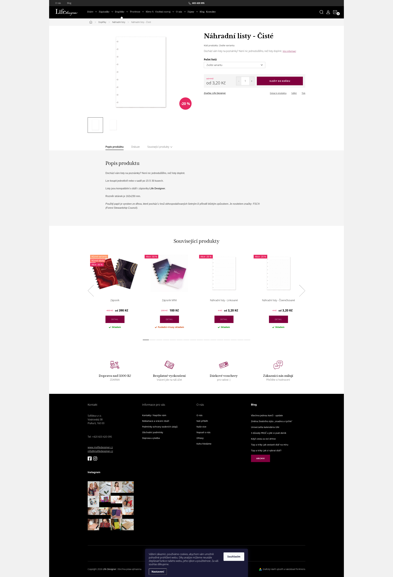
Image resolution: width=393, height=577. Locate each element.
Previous (91, 291)
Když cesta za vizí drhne (263, 438)
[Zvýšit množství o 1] (251, 81)
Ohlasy (200, 438)
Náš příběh (202, 421)
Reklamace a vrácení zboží (155, 421)
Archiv (260, 458)
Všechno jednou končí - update (267, 415)
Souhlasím (233, 556)
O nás (58, 3)
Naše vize (201, 426)
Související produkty (158, 146)
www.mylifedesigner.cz (100, 447)
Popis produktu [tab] (114, 146)
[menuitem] (92, 12)
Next (302, 291)
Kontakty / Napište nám (154, 415)
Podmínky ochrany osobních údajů (160, 426)
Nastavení (158, 571)
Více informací (289, 51)
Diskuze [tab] (135, 146)
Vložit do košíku (279, 81)
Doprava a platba (151, 438)
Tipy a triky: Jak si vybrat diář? (266, 450)
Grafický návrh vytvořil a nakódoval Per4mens (284, 569)
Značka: (215, 93)
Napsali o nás (203, 432)
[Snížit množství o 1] (238, 81)
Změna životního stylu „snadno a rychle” (271, 421)
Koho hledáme (203, 443)
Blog (69, 3)
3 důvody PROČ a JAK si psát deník (268, 432)
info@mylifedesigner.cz (100, 451)
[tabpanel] (115, 294)
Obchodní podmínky (152, 432)
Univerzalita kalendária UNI (265, 427)
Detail (115, 319)
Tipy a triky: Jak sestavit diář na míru (269, 444)
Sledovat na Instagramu (113, 535)
